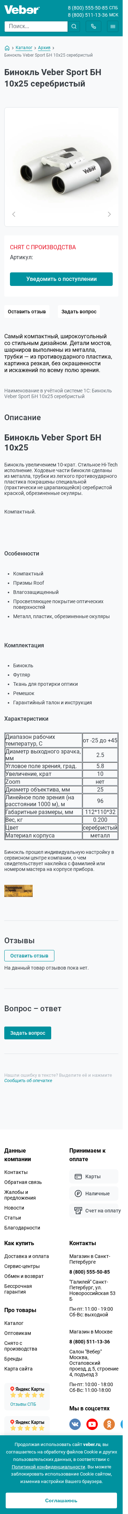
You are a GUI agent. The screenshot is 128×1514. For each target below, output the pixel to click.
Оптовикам (17, 1333)
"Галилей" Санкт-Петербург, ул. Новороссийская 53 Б (92, 1290)
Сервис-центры (22, 1266)
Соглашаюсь (61, 1500)
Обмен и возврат (24, 1276)
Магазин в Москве (90, 1332)
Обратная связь (23, 1182)
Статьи (12, 1218)
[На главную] (7, 48)
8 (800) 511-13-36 (88, 15)
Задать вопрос (79, 311)
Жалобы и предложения (20, 1195)
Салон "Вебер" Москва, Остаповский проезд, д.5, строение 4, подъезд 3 (93, 1363)
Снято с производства (20, 1346)
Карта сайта (18, 1369)
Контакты (16, 1172)
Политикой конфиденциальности (48, 1466)
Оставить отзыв (27, 311)
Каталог (13, 1323)
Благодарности (22, 1228)
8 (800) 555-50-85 (88, 8)
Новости (14, 1208)
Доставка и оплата (26, 1256)
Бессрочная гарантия (18, 1289)
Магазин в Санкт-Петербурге (89, 1259)
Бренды (13, 1359)
